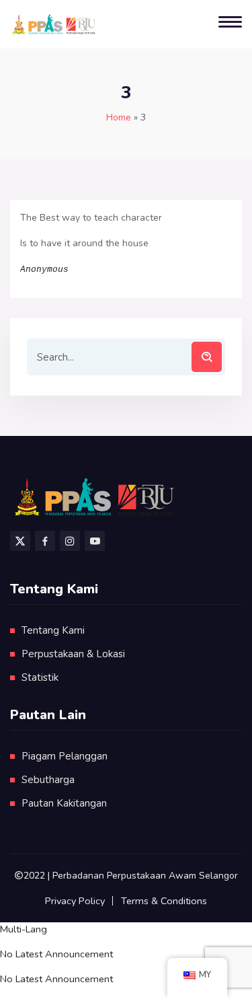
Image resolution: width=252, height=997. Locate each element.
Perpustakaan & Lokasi (73, 654)
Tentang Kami (53, 630)
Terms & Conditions (164, 901)
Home (118, 117)
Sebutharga (48, 779)
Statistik (40, 677)
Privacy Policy (75, 901)
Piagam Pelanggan (65, 756)
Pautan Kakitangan (64, 803)
